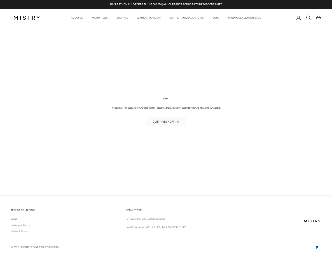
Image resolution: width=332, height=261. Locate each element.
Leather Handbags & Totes (187, 18)
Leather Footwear (149, 18)
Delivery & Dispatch (20, 231)
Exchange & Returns (20, 225)
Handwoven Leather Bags (244, 18)
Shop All (122, 18)
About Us (77, 18)
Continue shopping (166, 121)
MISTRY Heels (100, 18)
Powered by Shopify (45, 247)
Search (14, 218)
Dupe (216, 18)
